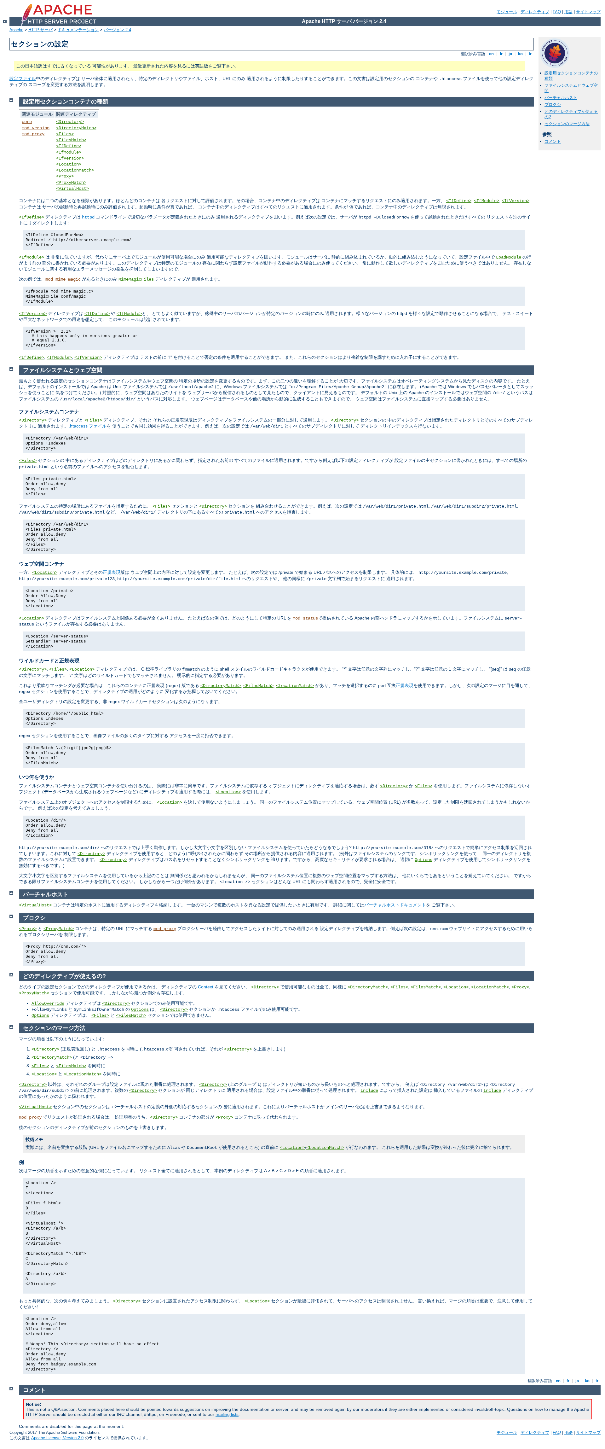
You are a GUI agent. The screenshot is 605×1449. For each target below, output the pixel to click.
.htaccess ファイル (88, 425)
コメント (552, 141)
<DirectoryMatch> (76, 128)
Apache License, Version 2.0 (57, 1437)
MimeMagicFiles (136, 279)
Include (369, 1090)
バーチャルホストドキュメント (395, 904)
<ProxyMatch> (71, 182)
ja (510, 53)
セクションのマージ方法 (567, 123)
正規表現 (111, 572)
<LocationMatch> (75, 170)
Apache (16, 29)
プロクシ (552, 104)
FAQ (557, 11)
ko (520, 53)
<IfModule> (68, 152)
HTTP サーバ (40, 29)
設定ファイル (22, 78)
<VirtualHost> (72, 188)
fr (501, 53)
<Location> (68, 164)
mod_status (305, 618)
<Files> (65, 134)
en (491, 53)
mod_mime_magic (63, 279)
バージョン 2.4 (117, 29)
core (27, 121)
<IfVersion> (70, 158)
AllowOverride (48, 1003)
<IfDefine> (68, 145)
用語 (568, 11)
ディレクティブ (535, 11)
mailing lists (227, 1414)
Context (205, 986)
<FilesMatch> (71, 140)
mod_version (35, 128)
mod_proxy (33, 134)
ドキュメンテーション (78, 29)
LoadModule (508, 257)
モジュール (507, 11)
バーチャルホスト (560, 97)
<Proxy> (65, 176)
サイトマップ (588, 11)
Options (423, 859)
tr (530, 53)
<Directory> (70, 121)
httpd (88, 217)
